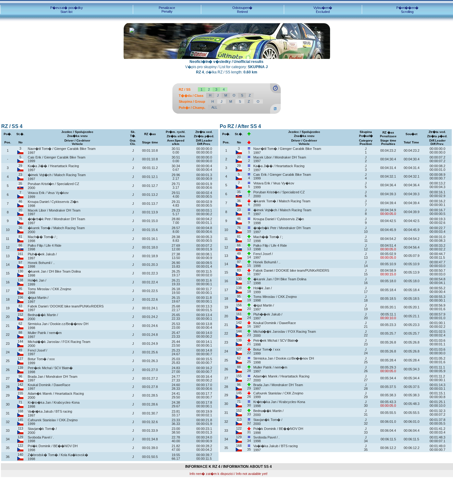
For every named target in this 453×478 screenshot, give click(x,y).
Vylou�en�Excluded (322, 10)
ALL (214, 107)
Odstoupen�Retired (242, 10)
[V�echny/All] (275, 112)
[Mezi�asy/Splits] (275, 92)
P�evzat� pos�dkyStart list (66, 10)
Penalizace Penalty (167, 9)
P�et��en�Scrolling (407, 10)
